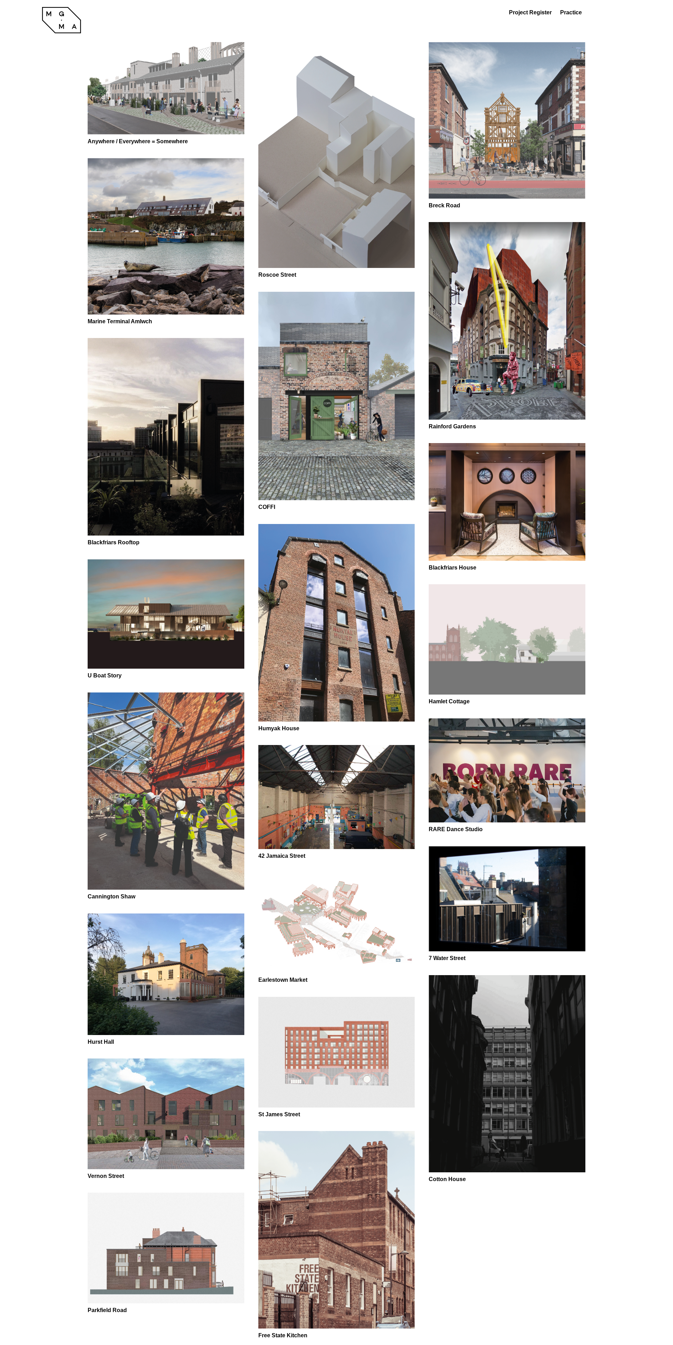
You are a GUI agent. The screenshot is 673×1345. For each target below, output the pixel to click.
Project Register (530, 12)
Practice (571, 12)
